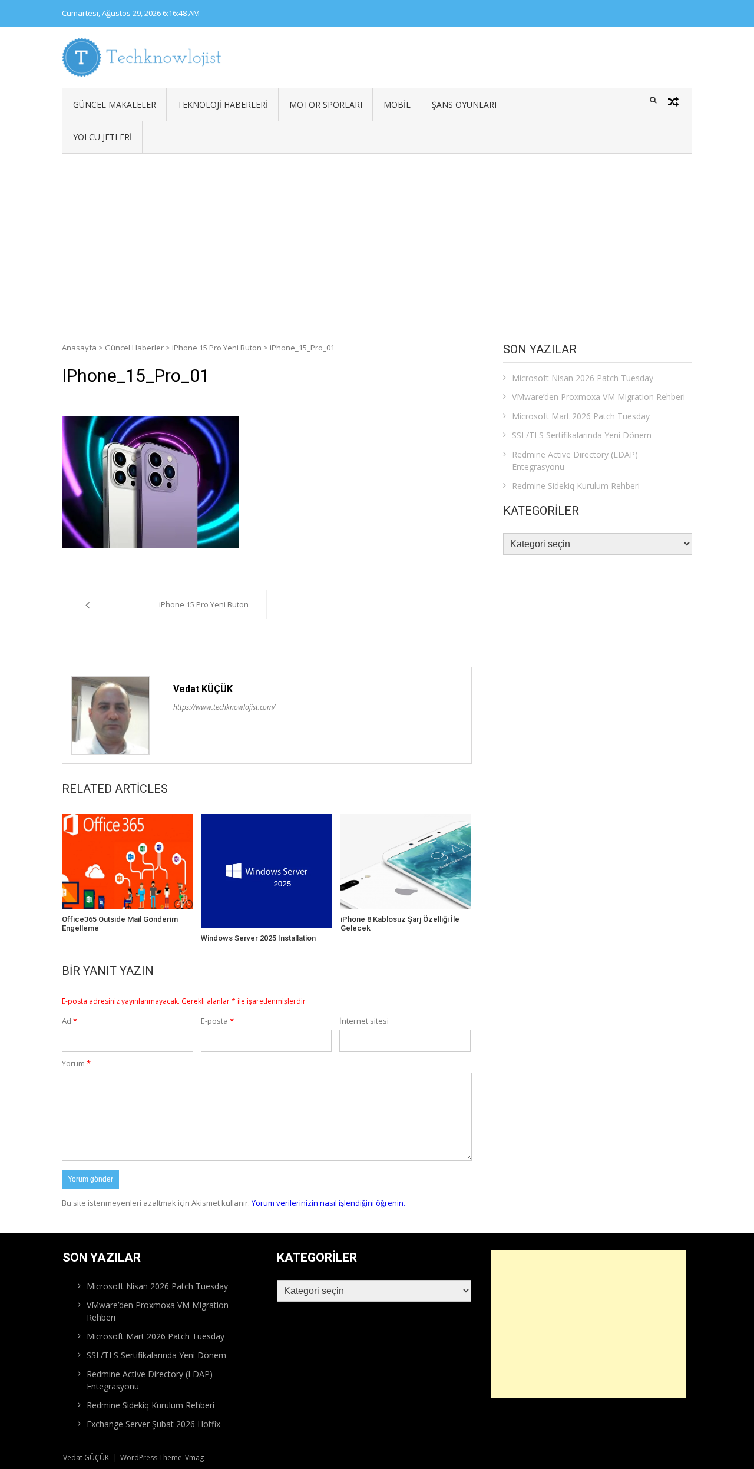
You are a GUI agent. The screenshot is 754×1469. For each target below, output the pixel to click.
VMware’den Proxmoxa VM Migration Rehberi (598, 396)
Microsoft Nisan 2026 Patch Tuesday (582, 377)
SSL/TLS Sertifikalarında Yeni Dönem (582, 435)
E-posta (217, 1020)
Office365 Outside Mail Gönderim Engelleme (120, 924)
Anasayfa (79, 347)
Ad (69, 1020)
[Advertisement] (377, 242)
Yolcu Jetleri (102, 137)
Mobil (397, 104)
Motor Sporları (325, 104)
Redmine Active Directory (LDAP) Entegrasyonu (575, 460)
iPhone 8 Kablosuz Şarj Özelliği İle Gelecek (399, 924)
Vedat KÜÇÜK (203, 688)
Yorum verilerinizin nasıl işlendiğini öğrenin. (328, 1202)
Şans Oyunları (464, 104)
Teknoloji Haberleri (222, 104)
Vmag (194, 1458)
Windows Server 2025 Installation (258, 938)
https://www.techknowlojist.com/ (224, 707)
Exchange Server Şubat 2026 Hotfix (153, 1424)
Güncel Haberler (134, 347)
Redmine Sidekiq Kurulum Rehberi (576, 485)
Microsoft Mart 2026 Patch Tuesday (581, 416)
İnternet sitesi (364, 1020)
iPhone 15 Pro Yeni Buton (217, 347)
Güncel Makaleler (114, 104)
